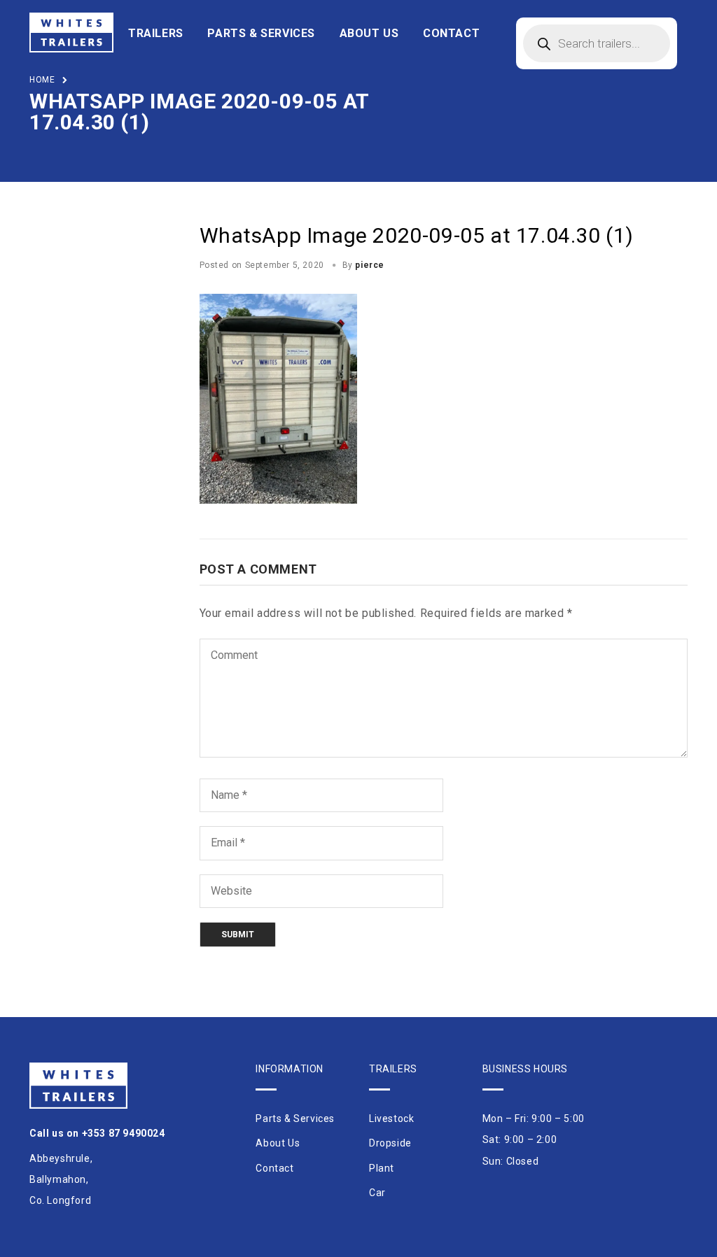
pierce (369, 265)
